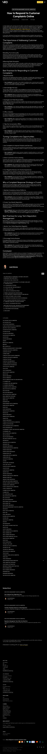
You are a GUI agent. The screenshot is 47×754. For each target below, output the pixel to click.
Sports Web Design (7, 542)
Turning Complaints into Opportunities (13, 292)
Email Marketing (6, 698)
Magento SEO (6, 471)
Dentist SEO (5, 374)
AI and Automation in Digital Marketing (12, 326)
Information (5, 440)
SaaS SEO (5, 521)
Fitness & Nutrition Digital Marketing (11, 422)
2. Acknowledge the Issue (10, 285)
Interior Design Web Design (9, 451)
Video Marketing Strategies (9, 562)
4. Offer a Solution (9, 289)
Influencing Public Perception (11, 280)
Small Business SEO (7, 532)
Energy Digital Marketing (8, 398)
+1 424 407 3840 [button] (6, 679)
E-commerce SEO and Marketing (10, 383)
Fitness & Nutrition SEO (8, 423)
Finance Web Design (7, 420)
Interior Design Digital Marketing (10, 447)
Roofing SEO (5, 518)
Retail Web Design (7, 514)
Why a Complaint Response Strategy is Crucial (15, 300)
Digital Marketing (7, 377)
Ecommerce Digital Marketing (10, 387)
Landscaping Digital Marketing (10, 455)
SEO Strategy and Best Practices (10, 525)
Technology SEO (6, 547)
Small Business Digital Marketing (10, 531)
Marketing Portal (6, 699)
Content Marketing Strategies (10, 362)
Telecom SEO (6, 553)
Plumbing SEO (6, 492)
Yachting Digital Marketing (9, 575)
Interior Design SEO (7, 449)
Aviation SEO (6, 337)
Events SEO (5, 407)
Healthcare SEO (6, 435)
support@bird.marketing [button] (9, 727)
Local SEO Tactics (7, 464)
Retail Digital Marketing (8, 510)
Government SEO (6, 431)
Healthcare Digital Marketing (9, 433)
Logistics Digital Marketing (9, 466)
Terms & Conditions (6, 733)
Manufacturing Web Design (9, 479)
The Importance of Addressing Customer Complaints (16, 276)
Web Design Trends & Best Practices (11, 566)
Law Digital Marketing (8, 459)
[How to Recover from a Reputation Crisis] (23, 596)
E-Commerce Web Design (8, 385)
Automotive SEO (6, 331)
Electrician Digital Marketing (9, 394)
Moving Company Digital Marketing (11, 483)
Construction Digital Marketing (10, 357)
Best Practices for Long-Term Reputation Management (16, 305)
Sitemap (14, 751)
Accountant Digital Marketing (10, 320)
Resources (5, 508)
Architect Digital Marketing (9, 327)
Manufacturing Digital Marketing (10, 475)
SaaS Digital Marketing (8, 519)
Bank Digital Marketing (8, 342)
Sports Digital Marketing (8, 538)
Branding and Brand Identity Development (12, 348)
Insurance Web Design (8, 446)
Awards (4, 340)
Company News (6, 353)
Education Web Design (8, 392)
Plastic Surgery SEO (7, 488)
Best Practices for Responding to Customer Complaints (17, 282)
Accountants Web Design (8, 324)
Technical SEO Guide (7, 543)
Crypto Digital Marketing (8, 366)
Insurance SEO (6, 444)
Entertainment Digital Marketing (10, 403)
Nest (3, 697)
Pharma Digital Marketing (9, 484)
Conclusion (7, 310)
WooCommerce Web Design (9, 569)
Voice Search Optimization (9, 564)
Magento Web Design (7, 473)
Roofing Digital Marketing (9, 516)
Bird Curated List (7, 346)
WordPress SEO (6, 571)
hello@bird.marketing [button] (8, 670)
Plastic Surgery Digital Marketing (10, 486)
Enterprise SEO (6, 401)
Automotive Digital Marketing (10, 329)
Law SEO (4, 460)
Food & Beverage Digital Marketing (11, 425)
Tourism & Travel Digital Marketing (11, 555)
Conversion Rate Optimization (23, 364)
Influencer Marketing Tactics (9, 438)
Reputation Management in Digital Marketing (23, 9)
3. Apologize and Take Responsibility (13, 287)
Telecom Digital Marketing (9, 551)
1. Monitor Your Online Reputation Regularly (15, 306)
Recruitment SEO (6, 503)
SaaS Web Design (6, 523)
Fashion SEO (5, 412)
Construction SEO (7, 359)
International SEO (7, 453)
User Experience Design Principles (23, 560)
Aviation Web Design (7, 338)
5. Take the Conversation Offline (12, 290)
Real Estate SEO (6, 497)
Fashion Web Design (7, 414)
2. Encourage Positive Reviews (11, 308)
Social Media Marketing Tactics (10, 536)
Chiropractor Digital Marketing (10, 350)
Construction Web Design (9, 361)
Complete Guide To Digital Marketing (11, 355)
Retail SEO (5, 512)
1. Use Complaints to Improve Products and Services (16, 294)
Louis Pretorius (16, 19)
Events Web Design (7, 409)
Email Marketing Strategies (9, 396)
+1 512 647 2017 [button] (6, 690)
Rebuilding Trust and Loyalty (11, 278)
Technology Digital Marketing (10, 545)
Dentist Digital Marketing (9, 372)
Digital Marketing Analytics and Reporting (13, 379)
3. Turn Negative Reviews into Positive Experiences (16, 298)
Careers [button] (5, 717)
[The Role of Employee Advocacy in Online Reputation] (23, 609)
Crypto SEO (5, 368)
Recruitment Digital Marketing (10, 501)
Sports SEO (5, 540)
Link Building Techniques (8, 462)
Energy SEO (5, 399)
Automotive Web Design (8, 333)
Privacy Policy (5, 734)
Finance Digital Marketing (9, 416)
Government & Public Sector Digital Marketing (13, 429)
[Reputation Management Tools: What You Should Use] (23, 623)
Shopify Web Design (7, 529)
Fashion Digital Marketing (9, 411)
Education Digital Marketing (9, 388)
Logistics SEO (6, 468)
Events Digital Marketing (8, 405)
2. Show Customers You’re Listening (13, 296)
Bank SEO (5, 344)
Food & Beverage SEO (7, 427)
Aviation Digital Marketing (9, 335)
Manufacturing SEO (7, 477)
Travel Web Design (7, 558)
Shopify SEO (5, 527)
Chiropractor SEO (7, 351)
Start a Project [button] (24, 644)
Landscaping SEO (7, 457)
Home (4, 739)
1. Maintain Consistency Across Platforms (14, 301)
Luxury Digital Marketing (8, 470)
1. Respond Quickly (9, 283)
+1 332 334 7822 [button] (5, 668)
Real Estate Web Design (8, 499)
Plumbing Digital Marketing (9, 490)
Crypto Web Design (7, 370)
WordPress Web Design (8, 573)
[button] (44, 2)
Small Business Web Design (9, 534)
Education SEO (6, 390)
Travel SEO (5, 556)
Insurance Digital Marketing (9, 442)
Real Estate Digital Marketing (9, 495)
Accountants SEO (7, 322)
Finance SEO (5, 418)
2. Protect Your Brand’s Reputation (13, 303)
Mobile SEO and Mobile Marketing (10, 481)
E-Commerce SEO (6, 381)
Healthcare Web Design (8, 436)
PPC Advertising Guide (8, 494)
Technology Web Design (8, 549)
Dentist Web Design (7, 375)
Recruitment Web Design (8, 505)
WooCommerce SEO (7, 567)
